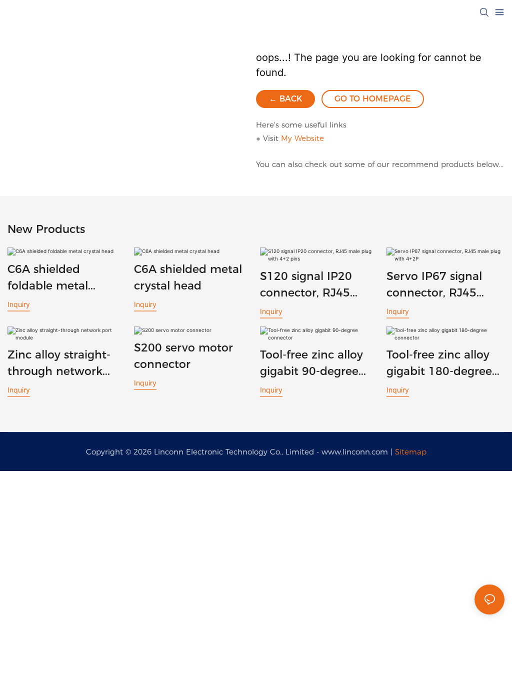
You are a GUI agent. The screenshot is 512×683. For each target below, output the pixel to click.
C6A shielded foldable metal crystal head (48, 278)
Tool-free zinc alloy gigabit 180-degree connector (439, 364)
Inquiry (19, 304)
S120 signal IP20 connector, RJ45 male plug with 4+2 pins (313, 285)
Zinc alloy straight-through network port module (59, 364)
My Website (302, 138)
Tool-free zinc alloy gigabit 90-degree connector (311, 364)
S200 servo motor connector (183, 356)
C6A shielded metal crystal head (188, 277)
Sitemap (410, 451)
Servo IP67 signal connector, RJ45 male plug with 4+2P (443, 285)
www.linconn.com (355, 451)
